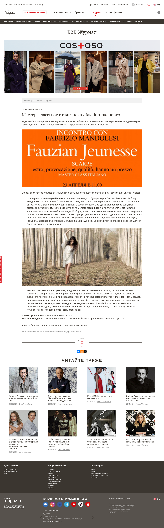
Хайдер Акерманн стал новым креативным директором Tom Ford (23, 398)
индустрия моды (23, 21)
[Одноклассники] (82, 351)
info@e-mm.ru (53, 510)
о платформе (113, 12)
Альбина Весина (37, 109)
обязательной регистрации (72, 325)
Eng (158, 5)
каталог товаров (10, 469)
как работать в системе (99, 475)
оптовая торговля (98, 21)
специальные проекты (99, 473)
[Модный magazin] (10, 12)
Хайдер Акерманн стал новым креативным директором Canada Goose (140, 398)
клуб (93, 471)
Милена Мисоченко (65, 404)
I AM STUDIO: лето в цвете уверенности (99, 397)
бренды (79, 12)
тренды (37, 21)
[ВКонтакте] (78, 351)
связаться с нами (36, 12)
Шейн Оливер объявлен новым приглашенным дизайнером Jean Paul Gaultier (59, 442)
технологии (63, 21)
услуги (6, 473)
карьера (138, 21)
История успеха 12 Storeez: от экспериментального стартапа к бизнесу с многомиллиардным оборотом (23, 444)
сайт (93, 469)
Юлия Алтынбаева (25, 404)
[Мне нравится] (82, 341)
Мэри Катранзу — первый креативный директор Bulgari (140, 440)
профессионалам (57, 466)
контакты (94, 478)
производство (49, 21)
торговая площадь (79, 21)
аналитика (8, 21)
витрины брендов (10, 471)
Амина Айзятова (142, 404)
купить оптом (62, 12)
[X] (85, 351)
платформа (97, 466)
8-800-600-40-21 (14, 507)
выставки (128, 21)
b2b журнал (95, 12)
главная (27, 101)
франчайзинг (114, 21)
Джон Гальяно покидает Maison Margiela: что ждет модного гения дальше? (60, 398)
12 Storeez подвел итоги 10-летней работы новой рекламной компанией (100, 441)
